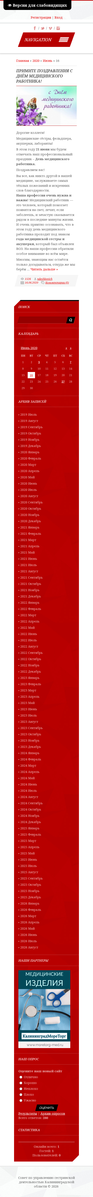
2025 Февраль (30, 834)
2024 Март (28, 765)
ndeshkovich (44, 279)
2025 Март (28, 841)
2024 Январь (29, 753)
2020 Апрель (29, 471)
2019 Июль (28, 414)
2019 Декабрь (30, 446)
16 (31, 375)
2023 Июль (28, 715)
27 (63, 381)
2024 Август (29, 797)
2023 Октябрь (30, 734)
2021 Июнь (28, 559)
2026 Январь (29, 903)
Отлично (31, 1077)
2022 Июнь (28, 634)
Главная (22, 60)
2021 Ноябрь (29, 590)
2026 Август (29, 947)
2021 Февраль (30, 533)
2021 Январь (29, 527)
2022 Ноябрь (29, 665)
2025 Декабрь (30, 897)
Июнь (47, 60)
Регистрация (41, 17)
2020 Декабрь (30, 521)
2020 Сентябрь (31, 502)
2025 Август (29, 872)
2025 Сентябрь (31, 878)
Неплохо (31, 1088)
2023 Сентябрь (31, 728)
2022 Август (29, 646)
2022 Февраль (30, 609)
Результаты (27, 1113)
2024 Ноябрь (29, 816)
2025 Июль (28, 866)
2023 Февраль (30, 684)
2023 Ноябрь (29, 740)
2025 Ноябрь (29, 891)
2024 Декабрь (30, 822)
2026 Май (27, 928)
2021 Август (29, 571)
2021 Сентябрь (31, 577)
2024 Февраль (30, 759)
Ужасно (30, 1100)
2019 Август (29, 421)
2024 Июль (28, 790)
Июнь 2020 (29, 348)
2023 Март (28, 690)
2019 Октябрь (30, 433)
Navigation (38, 40)
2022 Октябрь (30, 659)
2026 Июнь (28, 935)
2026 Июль (28, 941)
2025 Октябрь (30, 885)
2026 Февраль (30, 910)
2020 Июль (28, 490)
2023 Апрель (29, 696)
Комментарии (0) (57, 282)
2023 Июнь (28, 709)
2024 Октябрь (30, 809)
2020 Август (29, 496)
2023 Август (29, 722)
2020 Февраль (30, 458)
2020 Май (27, 477)
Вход (59, 17)
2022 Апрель (29, 621)
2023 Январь (29, 678)
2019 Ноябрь (29, 439)
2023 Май (27, 703)
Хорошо (30, 1082)
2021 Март (28, 540)
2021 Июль (28, 565)
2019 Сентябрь (31, 427)
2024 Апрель (29, 772)
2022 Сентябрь (31, 653)
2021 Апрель (29, 546)
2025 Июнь (28, 859)
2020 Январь (29, 452)
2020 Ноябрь (29, 515)
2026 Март (28, 916)
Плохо (29, 1094)
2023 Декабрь (30, 747)
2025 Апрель (29, 847)
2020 (35, 60)
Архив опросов (52, 1113)
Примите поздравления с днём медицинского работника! (44, 76)
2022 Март (28, 615)
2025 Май (27, 853)
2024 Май (27, 778)
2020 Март (28, 465)
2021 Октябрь (30, 584)
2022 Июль (28, 640)
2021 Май (27, 552)
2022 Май (27, 628)
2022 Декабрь (30, 671)
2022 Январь (29, 602)
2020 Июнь (28, 483)
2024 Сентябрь (31, 803)
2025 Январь (29, 828)
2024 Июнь (28, 784)
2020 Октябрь (30, 508)
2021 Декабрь (30, 596)
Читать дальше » (44, 269)
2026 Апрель (29, 922)
